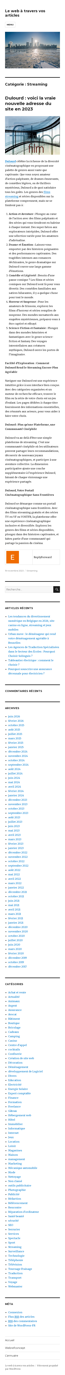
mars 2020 (15, 949)
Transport (14, 1277)
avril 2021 (14, 909)
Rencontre (14, 1207)
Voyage (12, 1282)
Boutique (14, 1023)
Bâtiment (14, 1018)
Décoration (15, 1062)
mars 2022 (14, 883)
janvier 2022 (16, 887)
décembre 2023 (17, 799)
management (16, 1159)
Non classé (15, 1181)
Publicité (13, 1194)
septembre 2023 (18, 813)
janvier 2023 (16, 848)
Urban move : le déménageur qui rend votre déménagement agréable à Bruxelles (32, 638)
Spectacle (14, 1238)
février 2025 (15, 742)
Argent (12, 1005)
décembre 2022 (17, 852)
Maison (13, 1154)
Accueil (9, 1340)
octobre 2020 (16, 935)
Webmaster (15, 1286)
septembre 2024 (18, 764)
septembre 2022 (18, 865)
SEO (10, 1225)
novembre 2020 (18, 931)
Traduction (15, 1273)
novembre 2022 (18, 856)
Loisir (12, 1146)
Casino (12, 1040)
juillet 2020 (15, 940)
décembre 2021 (17, 892)
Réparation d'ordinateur (23, 1211)
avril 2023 (14, 834)
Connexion (15, 1312)
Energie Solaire (18, 1089)
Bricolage (14, 1027)
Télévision (15, 1264)
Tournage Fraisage (20, 1268)
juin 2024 (14, 777)
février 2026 (16, 720)
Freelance (14, 1106)
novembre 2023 (17, 804)
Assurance (15, 1010)
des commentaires (22, 1321)
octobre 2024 (16, 760)
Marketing (15, 1163)
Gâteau (12, 1110)
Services (13, 1233)
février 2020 (16, 953)
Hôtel (11, 1119)
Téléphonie (15, 1260)
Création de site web (21, 1058)
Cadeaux (13, 1031)
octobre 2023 (16, 808)
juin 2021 (13, 900)
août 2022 (14, 870)
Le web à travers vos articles (19, 1365)
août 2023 (14, 817)
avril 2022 (14, 878)
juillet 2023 (15, 821)
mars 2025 (14, 738)
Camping (14, 1036)
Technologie (16, 1255)
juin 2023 (14, 826)
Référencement (18, 1203)
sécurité (13, 1220)
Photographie (17, 1189)
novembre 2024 (18, 755)
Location (13, 1141)
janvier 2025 (16, 747)
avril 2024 (14, 786)
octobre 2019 (16, 962)
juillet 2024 (15, 773)
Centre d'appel (17, 1045)
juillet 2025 (15, 734)
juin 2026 (14, 716)
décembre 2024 (17, 751)
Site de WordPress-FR (21, 1325)
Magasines (15, 1150)
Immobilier (15, 1124)
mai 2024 (14, 782)
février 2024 (16, 791)
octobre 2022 (16, 861)
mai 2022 (14, 874)
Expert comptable (19, 1093)
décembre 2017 (17, 966)
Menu (10, 24)
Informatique (16, 1128)
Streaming (32, 570)
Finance (13, 1097)
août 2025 (14, 729)
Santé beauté (16, 1216)
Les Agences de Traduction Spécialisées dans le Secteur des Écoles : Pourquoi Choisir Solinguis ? (33, 651)
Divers (12, 1075)
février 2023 (15, 843)
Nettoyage (14, 1176)
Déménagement (18, 1067)
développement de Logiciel (25, 1071)
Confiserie (15, 1053)
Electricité (14, 1084)
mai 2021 (13, 905)
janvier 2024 (16, 795)
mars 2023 (14, 839)
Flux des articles (21, 1316)
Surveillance (16, 1251)
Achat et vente (17, 992)
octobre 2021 (16, 896)
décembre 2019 (17, 957)
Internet (13, 1132)
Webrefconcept (15, 1347)
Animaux (14, 1001)
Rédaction (14, 1198)
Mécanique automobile (22, 1168)
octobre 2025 (16, 725)
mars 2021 (14, 913)
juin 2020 (14, 944)
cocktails (14, 1049)
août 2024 (14, 769)
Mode (11, 1172)
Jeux (11, 1137)
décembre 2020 (18, 927)
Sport (11, 1242)
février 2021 (15, 918)
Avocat (12, 1014)
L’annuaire (11, 1355)
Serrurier (14, 1229)
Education (14, 1080)
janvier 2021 (15, 922)
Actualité (14, 996)
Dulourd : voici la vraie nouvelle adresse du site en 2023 (30, 103)
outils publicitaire (19, 1185)
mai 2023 (14, 830)
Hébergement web (19, 1115)
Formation (15, 1102)
